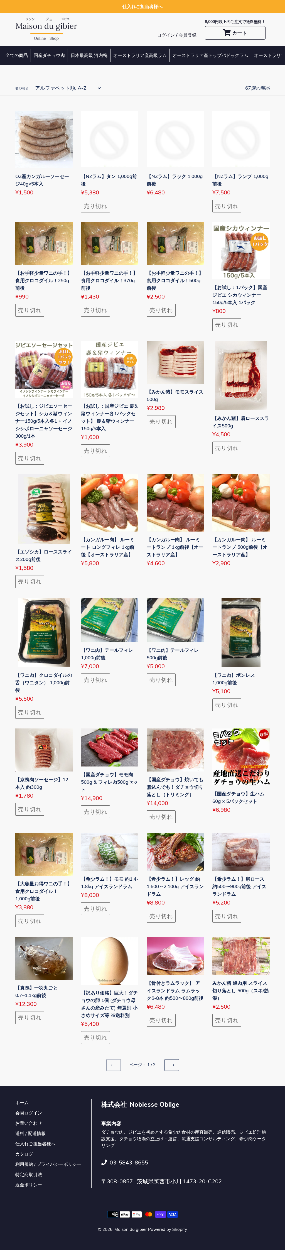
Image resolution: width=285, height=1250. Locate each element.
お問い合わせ (28, 1123)
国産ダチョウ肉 (49, 55)
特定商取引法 (28, 1174)
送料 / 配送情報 (30, 1133)
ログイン (166, 35)
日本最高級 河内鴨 (89, 55)
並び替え (22, 88)
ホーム (22, 1102)
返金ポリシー (28, 1185)
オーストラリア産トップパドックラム (210, 55)
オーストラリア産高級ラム (140, 55)
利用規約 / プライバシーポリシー (48, 1164)
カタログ (24, 1154)
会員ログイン (28, 1113)
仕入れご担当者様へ (35, 1143)
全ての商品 (17, 55)
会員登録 (187, 35)
